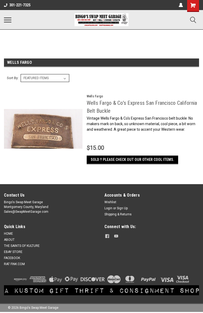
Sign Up (122, 208)
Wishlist (110, 202)
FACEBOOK (12, 258)
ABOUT (9, 240)
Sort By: (13, 78)
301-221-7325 (19, 5)
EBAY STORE (13, 252)
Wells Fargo (95, 96)
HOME (8, 233)
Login (108, 208)
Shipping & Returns (118, 214)
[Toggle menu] (7, 20)
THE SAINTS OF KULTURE (22, 246)
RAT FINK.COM (14, 264)
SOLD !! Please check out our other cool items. (132, 159)
